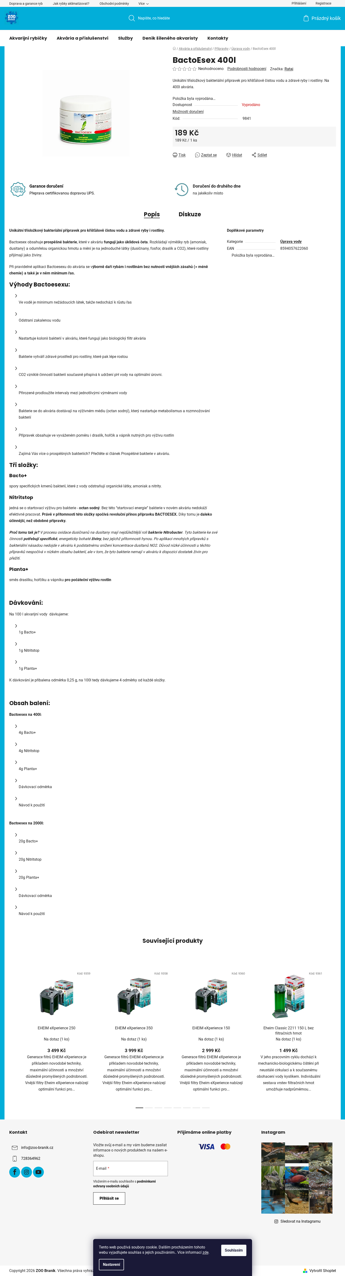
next (332, 1037)
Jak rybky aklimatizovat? (71, 3)
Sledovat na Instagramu (301, 1221)
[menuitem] (28, 38)
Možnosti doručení (188, 111)
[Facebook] (14, 1172)
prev (13, 1037)
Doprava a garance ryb (26, 3)
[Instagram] (26, 1172)
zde (205, 1252)
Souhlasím (234, 1250)
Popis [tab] (152, 214)
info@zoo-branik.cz (37, 1147)
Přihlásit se (109, 1198)
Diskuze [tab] (190, 214)
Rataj (289, 69)
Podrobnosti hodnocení (246, 68)
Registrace (323, 3)
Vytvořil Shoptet (322, 1270)
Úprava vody (291, 241)
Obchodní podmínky (114, 3)
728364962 (30, 1158)
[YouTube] (38, 1172)
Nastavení (111, 1264)
